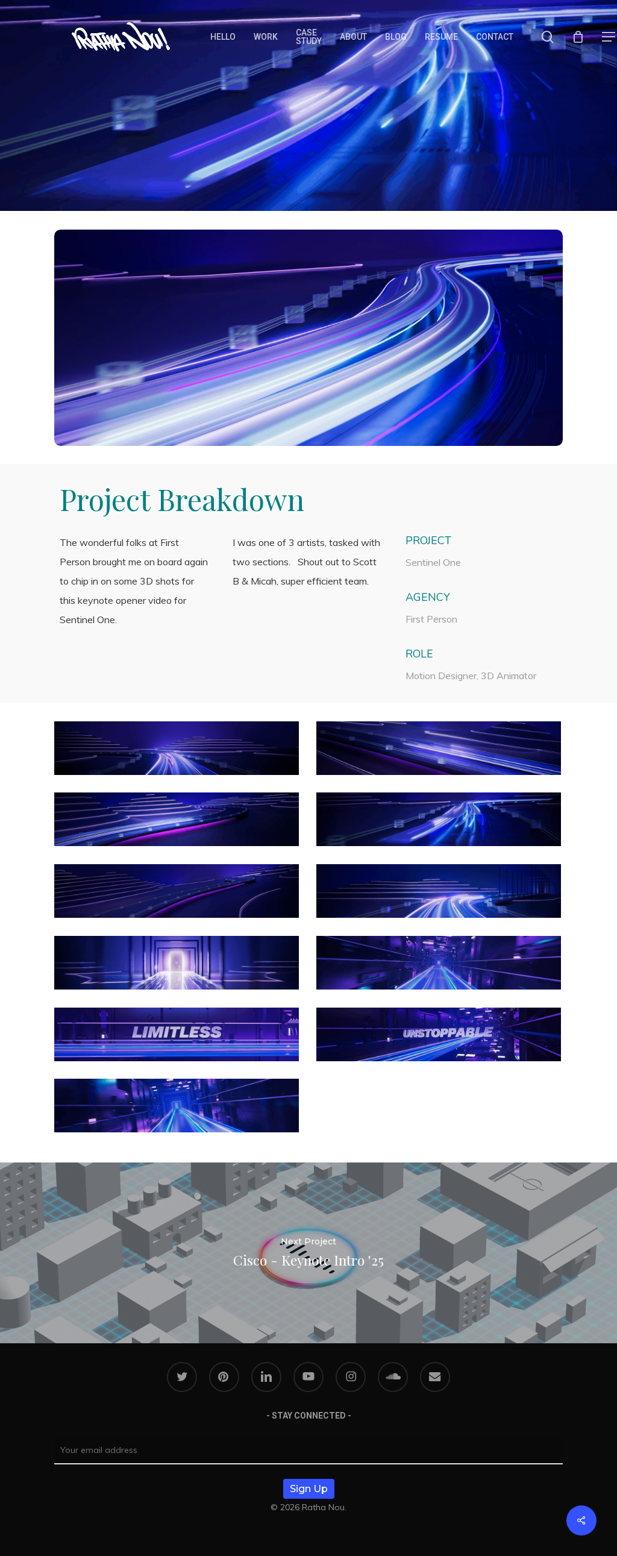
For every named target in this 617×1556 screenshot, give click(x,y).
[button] (608, 37)
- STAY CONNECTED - (308, 1415)
